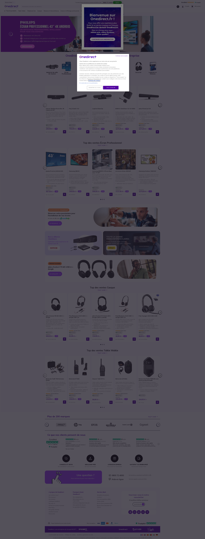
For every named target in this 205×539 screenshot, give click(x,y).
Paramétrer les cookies (95, 87)
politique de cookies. (94, 80)
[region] (103, 72)
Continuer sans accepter (122, 55)
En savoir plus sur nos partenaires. (88, 83)
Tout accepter (110, 87)
